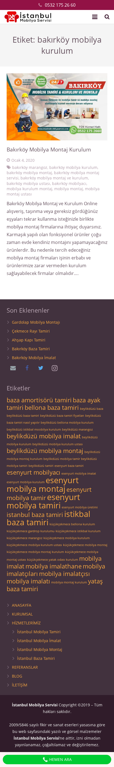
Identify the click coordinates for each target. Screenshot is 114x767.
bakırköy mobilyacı (69, 183)
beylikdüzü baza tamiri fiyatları (62, 416)
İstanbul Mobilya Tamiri (39, 631)
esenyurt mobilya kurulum (26, 482)
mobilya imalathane (53, 566)
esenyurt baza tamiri (69, 466)
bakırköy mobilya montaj (29, 172)
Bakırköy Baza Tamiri (31, 348)
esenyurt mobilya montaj (43, 484)
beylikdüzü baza (91, 409)
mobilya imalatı (28, 581)
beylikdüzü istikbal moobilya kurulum (34, 429)
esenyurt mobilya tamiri (43, 501)
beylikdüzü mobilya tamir (61, 459)
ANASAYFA (21, 605)
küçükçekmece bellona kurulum (72, 524)
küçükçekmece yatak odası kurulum (52, 560)
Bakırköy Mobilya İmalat (34, 357)
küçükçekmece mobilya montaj (85, 545)
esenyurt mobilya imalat (78, 473)
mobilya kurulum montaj (29, 188)
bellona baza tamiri (52, 407)
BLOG (17, 676)
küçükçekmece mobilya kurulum (66, 538)
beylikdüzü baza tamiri (23, 416)
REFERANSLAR (25, 667)
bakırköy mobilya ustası (28, 183)
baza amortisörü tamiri (39, 400)
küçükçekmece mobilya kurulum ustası (34, 545)
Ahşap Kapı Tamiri (28, 340)
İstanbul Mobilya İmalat (39, 640)
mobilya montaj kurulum (69, 582)
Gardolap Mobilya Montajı (36, 322)
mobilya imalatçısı (64, 574)
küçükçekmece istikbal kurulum (78, 531)
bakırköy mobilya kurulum (73, 167)
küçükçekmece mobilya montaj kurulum (35, 552)
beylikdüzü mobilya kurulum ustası (57, 444)
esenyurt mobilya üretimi (80, 507)
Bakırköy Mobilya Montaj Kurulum (49, 149)
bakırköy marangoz (29, 167)
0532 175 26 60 (60, 5)
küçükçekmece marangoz (24, 538)
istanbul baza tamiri (35, 515)
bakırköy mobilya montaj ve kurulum (54, 178)
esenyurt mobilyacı (33, 472)
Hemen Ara (60, 759)
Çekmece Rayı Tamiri (31, 331)
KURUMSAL (22, 614)
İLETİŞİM (19, 685)
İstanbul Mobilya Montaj (39, 649)
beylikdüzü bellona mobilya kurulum (67, 422)
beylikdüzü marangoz (77, 429)
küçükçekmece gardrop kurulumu (31, 531)
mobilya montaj (68, 188)
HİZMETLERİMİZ (26, 623)
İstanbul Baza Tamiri (36, 658)
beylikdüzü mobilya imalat (44, 436)
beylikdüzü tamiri (40, 466)
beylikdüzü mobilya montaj (45, 451)
